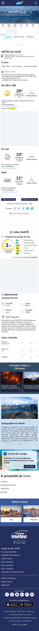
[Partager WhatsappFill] (32, 208)
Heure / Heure (19, 37)
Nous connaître (7, 562)
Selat (23, 7)
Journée (8, 37)
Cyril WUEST (19, 55)
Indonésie (7, 7)
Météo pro (5, 585)
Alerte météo (6, 558)
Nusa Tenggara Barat (15, 7)
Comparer (30, 37)
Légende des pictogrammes (12, 572)
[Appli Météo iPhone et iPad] (12, 604)
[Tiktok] (32, 595)
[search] (36, 3)
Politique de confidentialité (12, 618)
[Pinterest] (27, 595)
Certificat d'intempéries (10, 555)
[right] (37, 28)
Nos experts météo (9, 552)
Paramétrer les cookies (29, 618)
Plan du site (30, 611)
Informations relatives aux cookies (20, 615)
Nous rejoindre (7, 565)
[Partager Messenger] (27, 208)
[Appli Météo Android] (26, 604)
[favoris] (31, 12)
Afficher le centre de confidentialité (20, 621)
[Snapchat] (17, 595)
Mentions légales (10, 611)
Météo (2, 7)
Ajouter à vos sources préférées (20, 213)
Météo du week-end (29, 200)
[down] (19, 444)
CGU (18, 611)
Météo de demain (8, 200)
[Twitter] (12, 595)
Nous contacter (7, 568)
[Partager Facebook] (19, 208)
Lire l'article (29, 466)
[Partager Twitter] (23, 208)
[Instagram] (22, 595)
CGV (23, 611)
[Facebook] (7, 595)
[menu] (3, 3)
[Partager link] (14, 208)
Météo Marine (6, 582)
